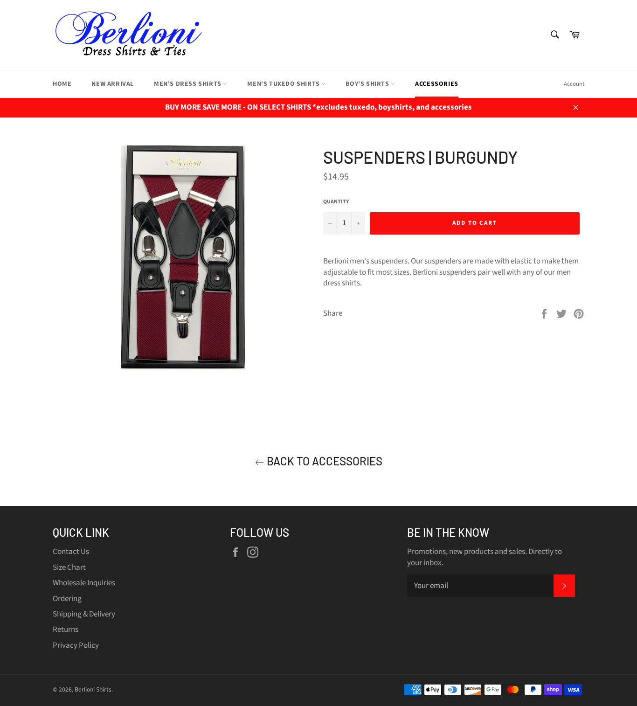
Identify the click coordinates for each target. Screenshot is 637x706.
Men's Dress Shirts (188, 84)
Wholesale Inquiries (84, 582)
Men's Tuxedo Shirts (284, 84)
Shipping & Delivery (84, 614)
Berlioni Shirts (93, 689)
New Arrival (112, 84)
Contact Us (71, 551)
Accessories (436, 84)
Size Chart (69, 567)
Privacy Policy (76, 645)
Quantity (336, 202)
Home (62, 84)
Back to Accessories (323, 461)
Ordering (67, 598)
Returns (65, 629)
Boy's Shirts (368, 84)
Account (574, 84)
